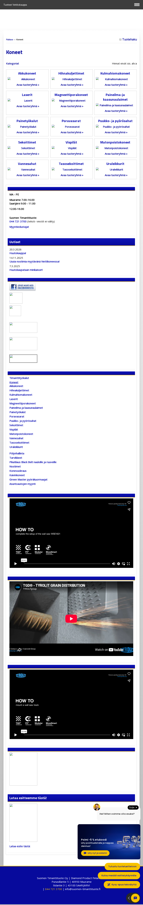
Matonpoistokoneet (115, 142)
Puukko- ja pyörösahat (115, 120)
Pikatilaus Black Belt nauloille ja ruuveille (33, 462)
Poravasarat (71, 120)
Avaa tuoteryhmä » (28, 84)
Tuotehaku (129, 39)
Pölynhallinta (16, 453)
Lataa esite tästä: (19, 846)
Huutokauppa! (17, 253)
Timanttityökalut (19, 378)
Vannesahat (27, 163)
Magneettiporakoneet (71, 94)
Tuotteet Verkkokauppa (15, 4)
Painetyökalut (27, 120)
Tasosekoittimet (71, 163)
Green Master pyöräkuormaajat (28, 479)
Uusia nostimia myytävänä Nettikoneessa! (34, 261)
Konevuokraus (18, 470)
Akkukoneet (27, 73)
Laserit (27, 94)
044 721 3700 (18, 221)
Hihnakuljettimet (71, 73)
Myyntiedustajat (19, 226)
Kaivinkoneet (17, 475)
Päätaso (9, 39)
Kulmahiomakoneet (115, 73)
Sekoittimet (27, 142)
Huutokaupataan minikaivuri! (26, 269)
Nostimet (15, 466)
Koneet (13, 382)
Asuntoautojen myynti (22, 483)
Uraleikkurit (115, 163)
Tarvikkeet (15, 457)
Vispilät (71, 142)
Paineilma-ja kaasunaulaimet (115, 97)
